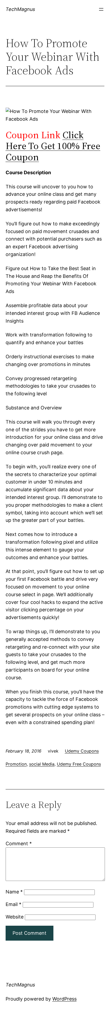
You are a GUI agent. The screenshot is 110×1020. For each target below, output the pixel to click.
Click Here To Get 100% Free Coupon (53, 146)
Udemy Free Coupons (79, 764)
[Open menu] (101, 9)
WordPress (64, 999)
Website (14, 917)
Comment (19, 843)
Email (13, 904)
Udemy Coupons (82, 751)
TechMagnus (20, 9)
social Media (41, 764)
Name (14, 892)
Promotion (16, 764)
